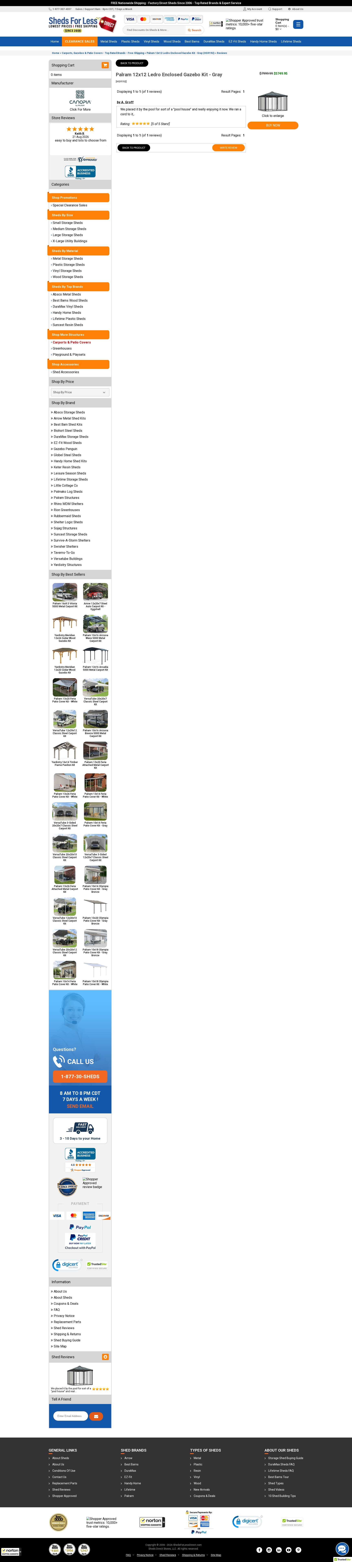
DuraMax (130, 1470)
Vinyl (197, 1477)
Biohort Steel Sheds (68, 431)
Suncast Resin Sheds (68, 325)
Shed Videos (276, 1489)
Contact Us (59, 1477)
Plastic (198, 1464)
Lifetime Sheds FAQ (281, 1470)
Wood (197, 1483)
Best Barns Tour (278, 1477)
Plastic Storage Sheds (69, 265)
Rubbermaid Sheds (67, 516)
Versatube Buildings (68, 559)
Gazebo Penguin (65, 449)
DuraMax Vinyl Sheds (68, 306)
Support (277, 9)
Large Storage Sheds (68, 235)
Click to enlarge (273, 116)
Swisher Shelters (66, 546)
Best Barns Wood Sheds (70, 300)
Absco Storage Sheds (69, 412)
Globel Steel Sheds (67, 455)
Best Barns (192, 41)
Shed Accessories (66, 372)
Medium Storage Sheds (69, 229)
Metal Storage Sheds (68, 259)
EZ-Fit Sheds (237, 41)
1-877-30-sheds (80, 1076)
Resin (197, 1470)
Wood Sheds (172, 41)
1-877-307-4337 (62, 9)
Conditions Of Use (63, 1470)
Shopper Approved (64, 1496)
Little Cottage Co (66, 485)
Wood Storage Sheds (68, 277)
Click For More (80, 109)
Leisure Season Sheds (70, 473)
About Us (297, 9)
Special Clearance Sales (70, 205)
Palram (129, 1496)
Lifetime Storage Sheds (71, 479)
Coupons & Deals (66, 1304)
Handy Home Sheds (263, 41)
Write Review (228, 147)
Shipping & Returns (67, 1334)
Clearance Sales (80, 41)
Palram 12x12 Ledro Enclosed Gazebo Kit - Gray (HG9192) (180, 53)
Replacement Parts (67, 1322)
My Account (254, 9)
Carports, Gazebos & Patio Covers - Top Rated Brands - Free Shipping (103, 53)
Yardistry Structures (68, 565)
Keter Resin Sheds (67, 467)
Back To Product (132, 63)
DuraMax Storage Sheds (71, 437)
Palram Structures (66, 498)
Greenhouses (62, 348)
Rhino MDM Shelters (68, 504)
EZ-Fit (128, 1477)
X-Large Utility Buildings (70, 241)
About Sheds (63, 1297)
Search (196, 30)
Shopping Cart (282, 24)
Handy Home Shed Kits (70, 461)
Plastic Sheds (130, 41)
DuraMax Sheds (214, 41)
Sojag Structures (65, 528)
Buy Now (273, 125)
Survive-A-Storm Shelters (72, 540)
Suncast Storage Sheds (70, 534)
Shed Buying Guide (67, 1340)
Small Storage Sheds (68, 223)
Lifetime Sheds (291, 41)
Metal (197, 1458)
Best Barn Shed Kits (68, 424)
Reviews (222, 53)
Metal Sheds (109, 41)
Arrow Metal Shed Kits (70, 418)
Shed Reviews (64, 1328)
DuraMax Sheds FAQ (281, 1464)
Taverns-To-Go (64, 553)
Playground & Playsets (69, 354)
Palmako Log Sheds (68, 492)
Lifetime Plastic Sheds (69, 319)
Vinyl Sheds (151, 41)
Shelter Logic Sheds (68, 522)
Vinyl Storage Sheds (67, 271)
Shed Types (276, 1483)
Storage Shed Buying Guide (285, 1458)
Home (55, 41)
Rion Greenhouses (67, 510)
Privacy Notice (64, 1316)
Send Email (80, 1106)
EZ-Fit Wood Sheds (68, 443)
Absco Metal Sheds (67, 294)
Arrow (128, 1458)
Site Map (60, 1346)
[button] (11, 1552)
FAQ (57, 1310)
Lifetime (129, 1489)
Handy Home (132, 1483)
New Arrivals (202, 1489)
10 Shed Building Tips (282, 1496)
